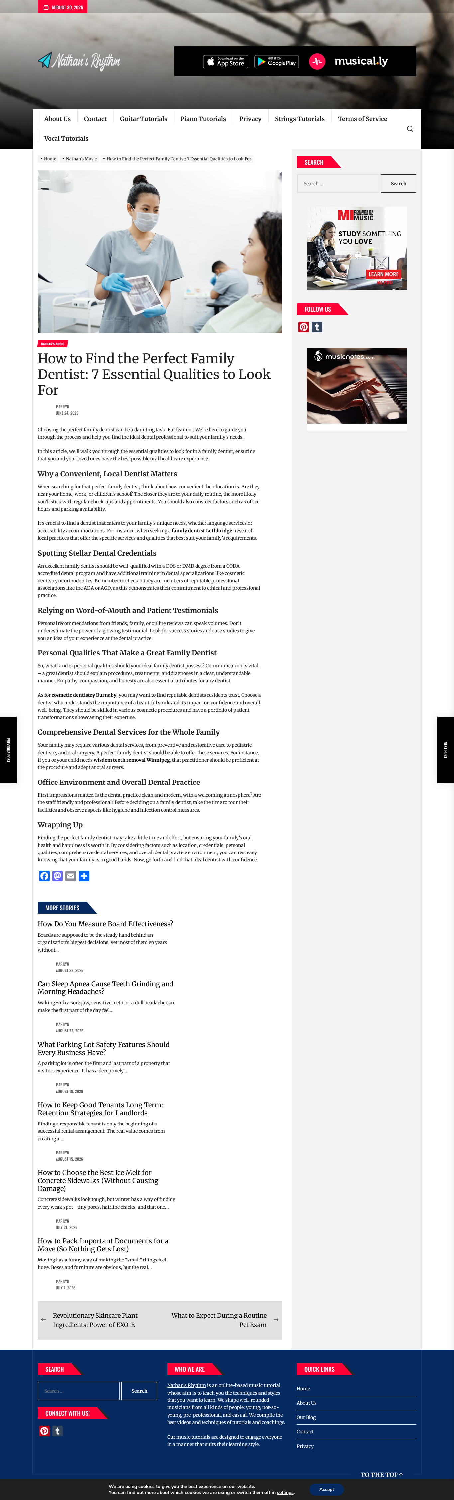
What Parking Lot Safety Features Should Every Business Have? (104, 1048)
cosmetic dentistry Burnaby (84, 695)
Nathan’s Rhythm (186, 1385)
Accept (326, 1489)
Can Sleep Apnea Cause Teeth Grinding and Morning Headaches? (105, 988)
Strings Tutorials (300, 119)
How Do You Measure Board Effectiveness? (105, 924)
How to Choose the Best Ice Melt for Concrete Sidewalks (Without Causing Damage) (98, 1180)
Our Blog (306, 1417)
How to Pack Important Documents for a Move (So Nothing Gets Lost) (103, 1245)
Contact (95, 119)
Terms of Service (362, 119)
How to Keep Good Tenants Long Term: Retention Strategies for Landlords (100, 1109)
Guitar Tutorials (143, 119)
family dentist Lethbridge (202, 531)
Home (303, 1389)
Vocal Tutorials (66, 138)
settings (285, 1493)
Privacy (250, 119)
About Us (57, 119)
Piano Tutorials (203, 119)
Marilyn (62, 406)
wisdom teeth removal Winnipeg (132, 760)
